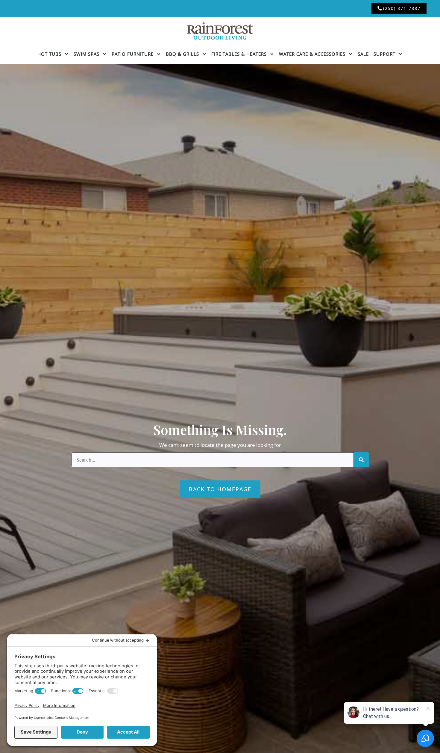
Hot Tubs (49, 54)
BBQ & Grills (182, 54)
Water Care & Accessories (312, 54)
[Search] (361, 459)
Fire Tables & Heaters (239, 54)
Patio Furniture (133, 54)
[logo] (220, 31)
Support (384, 54)
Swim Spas (86, 54)
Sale (363, 54)
